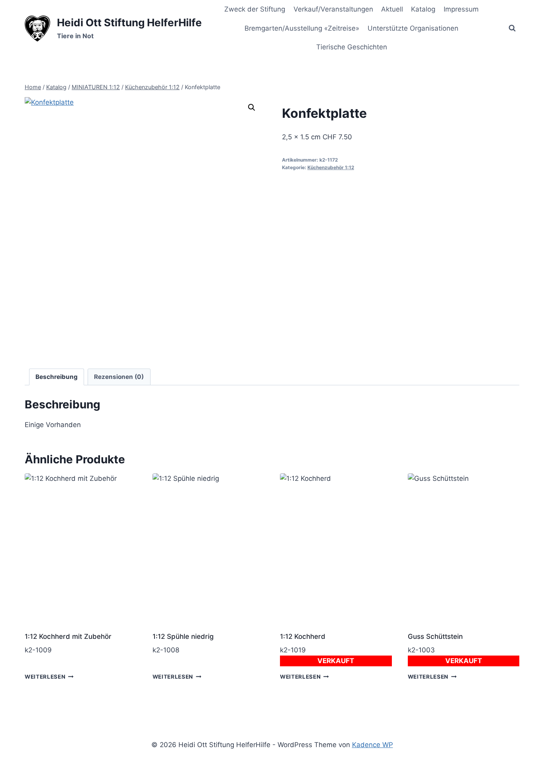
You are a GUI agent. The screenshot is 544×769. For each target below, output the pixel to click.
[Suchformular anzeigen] (512, 28)
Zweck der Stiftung (254, 9)
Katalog (423, 9)
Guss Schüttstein (435, 636)
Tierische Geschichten (351, 47)
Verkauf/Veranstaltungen (333, 9)
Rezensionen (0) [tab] (119, 377)
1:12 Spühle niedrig (183, 636)
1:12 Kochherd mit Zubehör (68, 636)
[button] (252, 107)
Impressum (461, 9)
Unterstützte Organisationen (413, 28)
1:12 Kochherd (302, 636)
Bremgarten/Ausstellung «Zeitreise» (302, 28)
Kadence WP (372, 745)
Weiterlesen (45, 676)
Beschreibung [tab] (56, 377)
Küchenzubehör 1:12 (330, 167)
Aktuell (392, 9)
